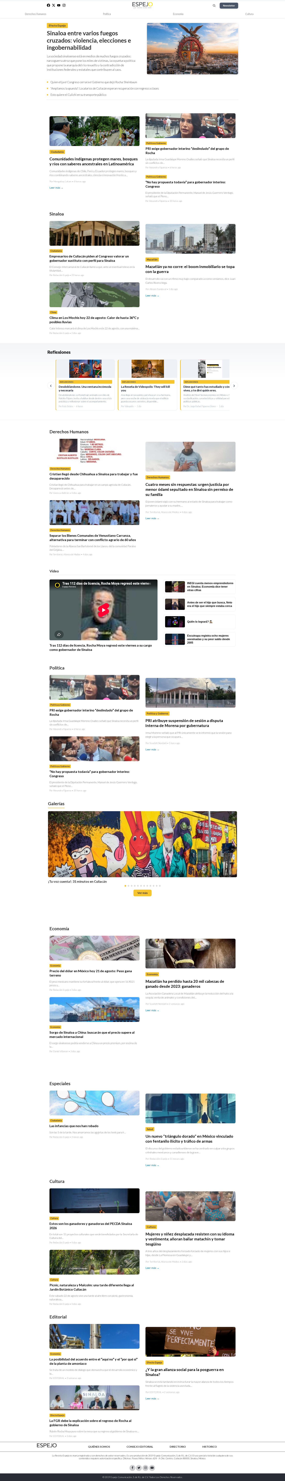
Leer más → (56, 187)
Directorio (178, 1446)
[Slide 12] (160, 885)
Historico (209, 1446)
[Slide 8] (147, 885)
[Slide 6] (141, 885)
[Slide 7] (144, 885)
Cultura (249, 13)
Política (107, 13)
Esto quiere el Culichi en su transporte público (78, 94)
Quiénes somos (99, 1446)
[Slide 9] (150, 885)
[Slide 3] (131, 885)
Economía (178, 13)
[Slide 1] (125, 885)
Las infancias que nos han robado (73, 1126)
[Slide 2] (128, 885)
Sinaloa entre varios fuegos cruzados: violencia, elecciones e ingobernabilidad (89, 40)
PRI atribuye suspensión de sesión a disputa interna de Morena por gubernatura (184, 723)
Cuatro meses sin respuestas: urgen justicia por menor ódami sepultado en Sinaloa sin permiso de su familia (189, 489)
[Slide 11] (157, 885)
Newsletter (229, 5)
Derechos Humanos (35, 13)
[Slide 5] (138, 885)
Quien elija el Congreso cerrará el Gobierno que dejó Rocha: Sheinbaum (93, 82)
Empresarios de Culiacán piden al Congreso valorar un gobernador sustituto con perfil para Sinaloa (89, 258)
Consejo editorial (140, 1446)
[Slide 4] (135, 885)
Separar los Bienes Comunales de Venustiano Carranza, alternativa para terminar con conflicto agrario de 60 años (92, 538)
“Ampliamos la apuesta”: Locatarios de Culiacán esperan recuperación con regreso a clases (104, 88)
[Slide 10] (153, 885)
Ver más (142, 892)
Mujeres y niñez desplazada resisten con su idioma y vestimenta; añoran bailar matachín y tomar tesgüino (189, 1239)
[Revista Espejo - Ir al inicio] (47, 1445)
